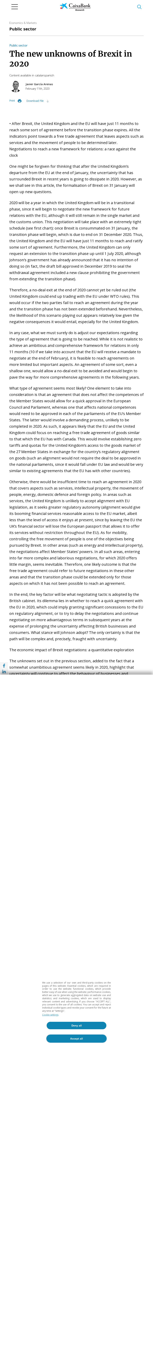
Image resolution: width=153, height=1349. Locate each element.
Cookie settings (50, 1014)
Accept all (76, 1038)
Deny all (76, 1025)
